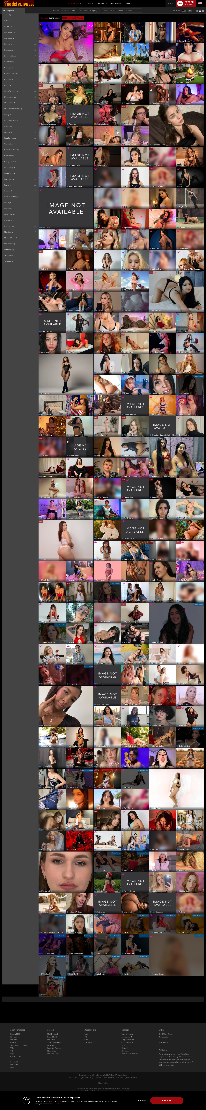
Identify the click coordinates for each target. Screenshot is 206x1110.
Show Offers (51, 1051)
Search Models (52, 1037)
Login (170, 3)
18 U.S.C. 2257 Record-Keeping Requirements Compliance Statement (103, 1091)
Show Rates (51, 1040)
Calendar (13, 1043)
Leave (142, 1100)
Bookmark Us (163, 1037)
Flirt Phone (14, 1065)
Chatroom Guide (127, 1043)
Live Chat (13, 1037)
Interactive (13, 1040)
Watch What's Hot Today (18, 1045)
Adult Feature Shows (54, 1043)
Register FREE (15, 1034)
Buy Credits (14, 1062)
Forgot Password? (127, 1040)
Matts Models (115, 3)
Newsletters (125, 1051)
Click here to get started (166, 1065)
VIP (11, 1051)
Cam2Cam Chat (15, 1057)
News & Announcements (129, 1054)
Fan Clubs (50, 1045)
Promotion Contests (54, 1048)
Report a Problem (127, 1034)
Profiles (101, 3)
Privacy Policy (57, 1104)
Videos (88, 3)
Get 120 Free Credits (166, 1034)
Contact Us (125, 1048)
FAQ (123, 1045)
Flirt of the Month (53, 1054)
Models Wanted (52, 1034)
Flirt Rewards (89, 1043)
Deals (12, 1067)
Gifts (86, 1040)
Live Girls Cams (72, 3)
